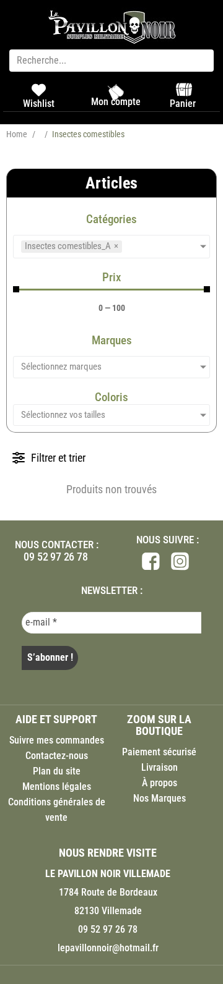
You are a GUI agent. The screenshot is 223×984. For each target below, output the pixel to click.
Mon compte (116, 102)
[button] (49, 457)
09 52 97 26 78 (55, 556)
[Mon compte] (116, 92)
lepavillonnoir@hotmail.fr (108, 948)
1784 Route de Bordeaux (108, 892)
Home (16, 134)
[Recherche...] (111, 60)
